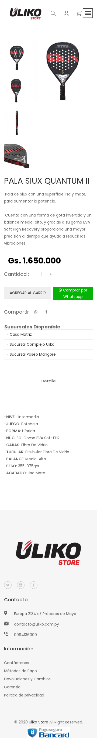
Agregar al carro (28, 293)
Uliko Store (38, 722)
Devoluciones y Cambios (27, 679)
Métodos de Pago (20, 671)
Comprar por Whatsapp (74, 293)
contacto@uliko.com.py (36, 624)
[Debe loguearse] (66, 14)
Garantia (12, 687)
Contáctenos (16, 662)
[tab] (16, 57)
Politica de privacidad (24, 695)
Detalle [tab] (48, 381)
